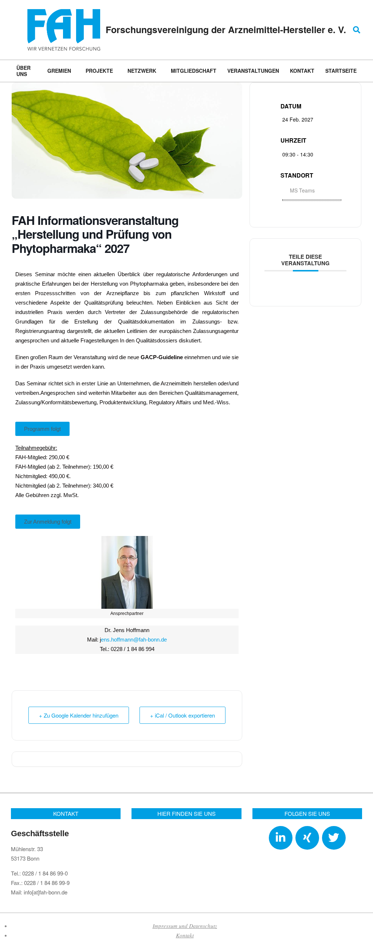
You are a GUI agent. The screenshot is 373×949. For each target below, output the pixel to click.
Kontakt (185, 935)
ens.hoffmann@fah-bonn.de (134, 639)
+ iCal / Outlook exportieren (182, 715)
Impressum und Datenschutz (185, 925)
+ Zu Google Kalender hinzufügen (78, 715)
